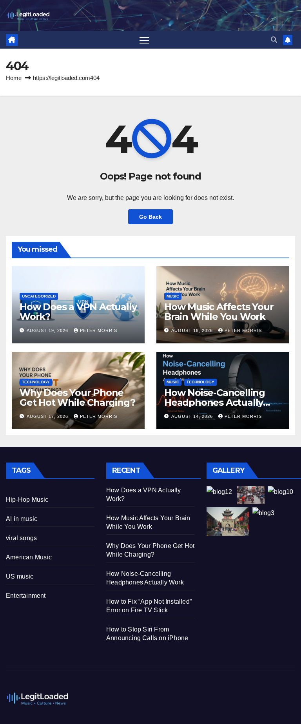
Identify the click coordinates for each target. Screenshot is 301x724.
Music (173, 296)
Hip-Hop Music (27, 499)
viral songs (21, 538)
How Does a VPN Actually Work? (78, 311)
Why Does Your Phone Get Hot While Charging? (77, 397)
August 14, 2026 (192, 416)
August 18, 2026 (192, 330)
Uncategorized (39, 296)
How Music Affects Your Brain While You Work (219, 311)
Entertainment (26, 595)
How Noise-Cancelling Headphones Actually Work (214, 402)
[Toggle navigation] (144, 40)
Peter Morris (98, 330)
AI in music (21, 518)
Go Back (150, 217)
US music (20, 576)
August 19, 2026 (48, 330)
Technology (36, 382)
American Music (29, 557)
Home (14, 77)
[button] (274, 39)
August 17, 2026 (48, 416)
